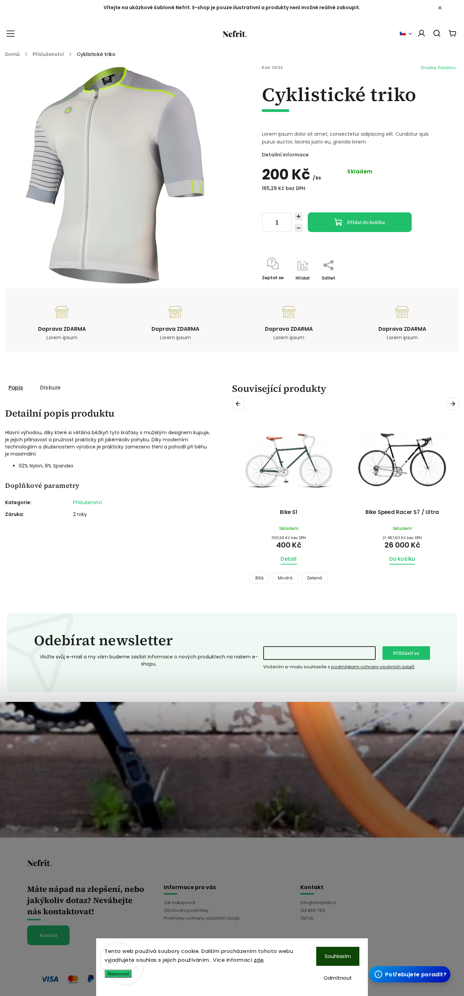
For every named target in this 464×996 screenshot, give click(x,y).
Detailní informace (285, 154)
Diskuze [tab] (50, 387)
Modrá (285, 578)
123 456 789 (312, 910)
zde (259, 959)
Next (454, 404)
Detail (289, 558)
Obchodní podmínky (186, 910)
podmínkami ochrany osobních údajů (372, 667)
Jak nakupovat (179, 902)
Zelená (314, 578)
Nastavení (118, 974)
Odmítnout (338, 977)
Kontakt (48, 935)
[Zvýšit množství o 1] (299, 216)
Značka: (438, 68)
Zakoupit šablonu (408, 960)
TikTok (306, 918)
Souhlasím (338, 956)
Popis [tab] (15, 387)
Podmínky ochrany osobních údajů (201, 918)
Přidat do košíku (366, 222)
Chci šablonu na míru (413, 967)
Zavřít (410, 287)
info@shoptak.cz (318, 902)
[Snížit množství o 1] (299, 228)
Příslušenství (87, 502)
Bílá (259, 578)
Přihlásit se (406, 653)
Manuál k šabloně (408, 973)
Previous (239, 404)
